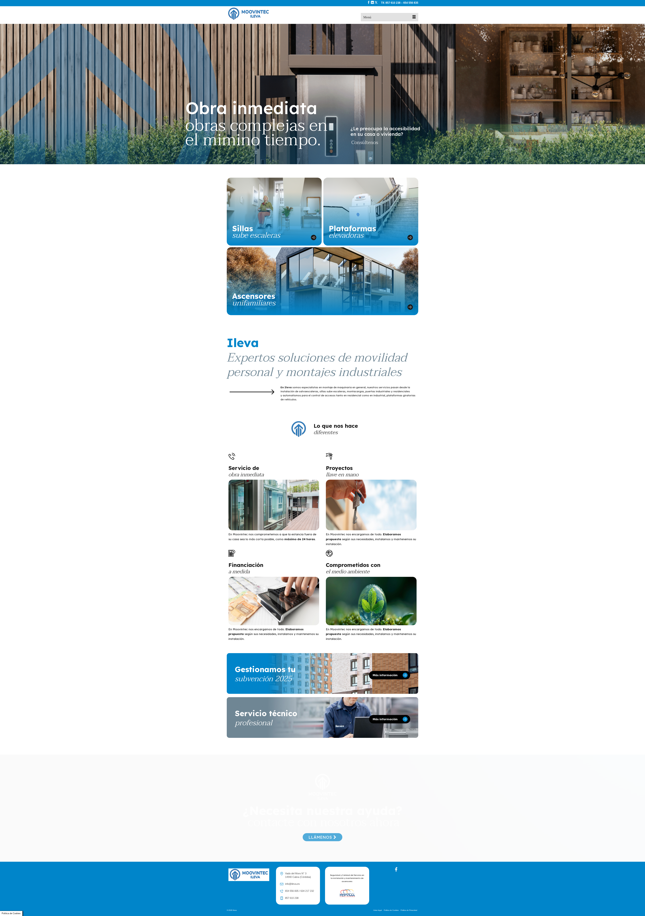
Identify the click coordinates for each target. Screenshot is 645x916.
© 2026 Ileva (232, 910)
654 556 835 (410, 2)
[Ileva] (257, 13)
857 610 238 (392, 2)
